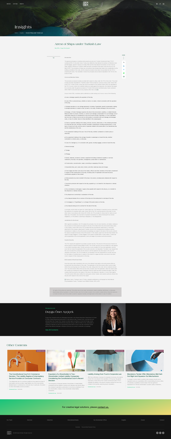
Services (9, 3)
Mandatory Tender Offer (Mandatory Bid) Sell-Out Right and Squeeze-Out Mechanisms (145, 375)
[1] (97, 89)
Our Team (15, 3)
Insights (22, 3)
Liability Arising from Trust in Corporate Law (105, 374)
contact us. (103, 407)
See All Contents (51, 330)
